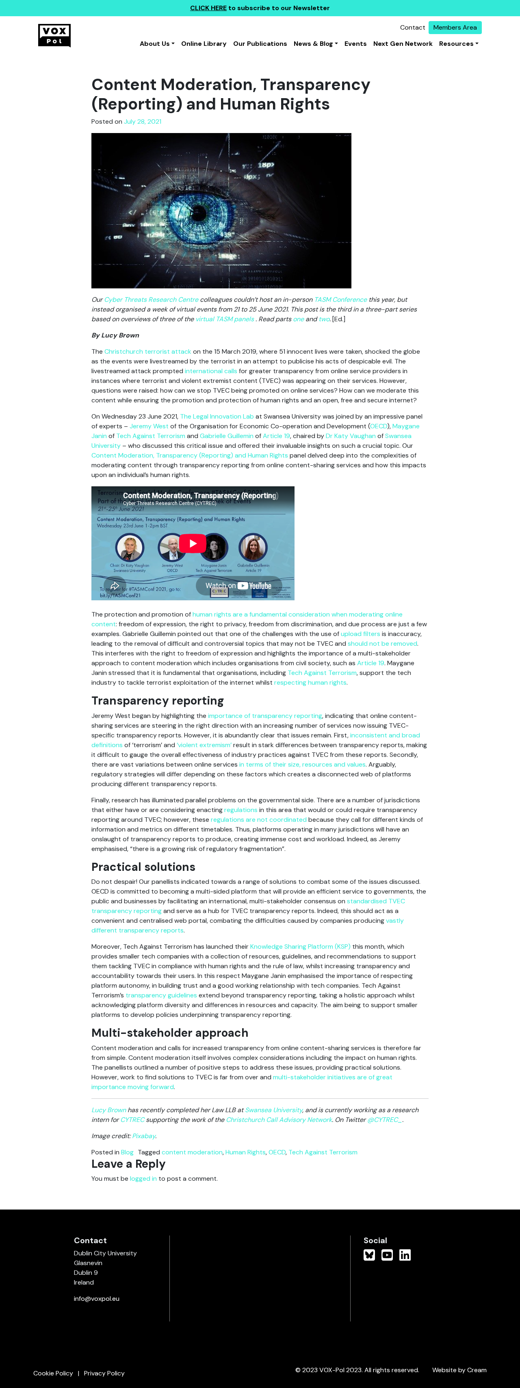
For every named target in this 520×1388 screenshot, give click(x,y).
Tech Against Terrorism (150, 436)
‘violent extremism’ (204, 745)
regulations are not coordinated (259, 819)
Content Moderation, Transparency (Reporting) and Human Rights (189, 455)
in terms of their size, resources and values (302, 764)
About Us (155, 43)
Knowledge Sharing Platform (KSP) (300, 946)
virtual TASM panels (224, 319)
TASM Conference (340, 299)
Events (355, 43)
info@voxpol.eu (96, 1298)
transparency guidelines (161, 995)
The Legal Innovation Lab (217, 416)
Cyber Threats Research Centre (151, 299)
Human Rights (245, 1152)
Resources (456, 43)
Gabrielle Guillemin (227, 436)
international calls (211, 371)
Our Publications (260, 43)
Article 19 (276, 436)
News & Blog (313, 43)
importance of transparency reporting (265, 715)
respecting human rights (310, 682)
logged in (143, 1178)
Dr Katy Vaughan (351, 436)
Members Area (455, 27)
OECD (378, 426)
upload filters (360, 634)
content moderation (192, 1152)
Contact (412, 27)
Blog (127, 1152)
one (298, 319)
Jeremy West (149, 426)
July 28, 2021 (142, 121)
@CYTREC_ (384, 1119)
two (323, 319)
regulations (241, 810)
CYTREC (132, 1119)
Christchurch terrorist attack (147, 351)
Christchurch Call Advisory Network (279, 1119)
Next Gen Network (403, 43)
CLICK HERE (208, 8)
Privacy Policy (104, 1373)
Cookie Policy (53, 1373)
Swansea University (273, 1110)
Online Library (204, 43)
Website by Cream (459, 1370)
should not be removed (382, 643)
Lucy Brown (108, 1110)
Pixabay (143, 1136)
